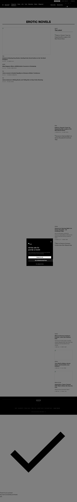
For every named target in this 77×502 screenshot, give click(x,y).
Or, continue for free (40, 264)
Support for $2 (39, 257)
